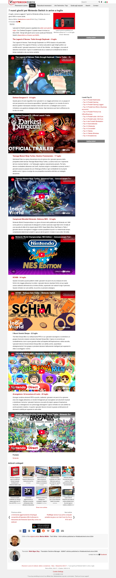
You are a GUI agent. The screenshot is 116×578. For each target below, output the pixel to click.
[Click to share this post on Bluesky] (34, 531)
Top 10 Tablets (88, 131)
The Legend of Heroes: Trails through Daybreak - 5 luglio (35, 39)
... (21, 22)
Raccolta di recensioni (44, 5)
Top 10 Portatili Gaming (90, 102)
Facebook (103, 554)
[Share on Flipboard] (53, 531)
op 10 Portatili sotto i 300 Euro (93, 116)
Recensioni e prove (21, 5)
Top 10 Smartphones (90, 136)
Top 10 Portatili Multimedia (91, 100)
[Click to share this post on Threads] (29, 531)
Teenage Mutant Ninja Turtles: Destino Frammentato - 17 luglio (37, 156)
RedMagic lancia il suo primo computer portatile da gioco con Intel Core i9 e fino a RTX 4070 (58, 517)
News (32, 5)
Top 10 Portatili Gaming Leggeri (93, 104)
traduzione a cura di (24, 19)
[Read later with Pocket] (48, 531)
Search (88, 5)
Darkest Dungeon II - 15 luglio (24, 97)
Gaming (12, 24)
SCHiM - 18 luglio (19, 277)
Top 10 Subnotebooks (90, 124)
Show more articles (41, 507)
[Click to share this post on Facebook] (24, 531)
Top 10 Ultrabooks (89, 126)
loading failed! (82, 38)
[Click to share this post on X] (38, 531)
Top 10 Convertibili (89, 128)
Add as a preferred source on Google (43, 526)
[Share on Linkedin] (57, 531)
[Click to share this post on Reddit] (43, 531)
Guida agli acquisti (77, 5)
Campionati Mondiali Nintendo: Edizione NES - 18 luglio (34, 219)
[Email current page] (62, 531)
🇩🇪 (19, 22)
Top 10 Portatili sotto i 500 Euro (93, 119)
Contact (95, 5)
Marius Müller (44, 536)
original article (34, 536)
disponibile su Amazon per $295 (28, 35)
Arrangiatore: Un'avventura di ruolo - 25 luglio (30, 394)
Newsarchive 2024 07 (61, 566)
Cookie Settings (58, 571)
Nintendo (16, 458)
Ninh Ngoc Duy (34, 551)
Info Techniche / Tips (61, 5)
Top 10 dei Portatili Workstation (93, 121)
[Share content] (20, 531)
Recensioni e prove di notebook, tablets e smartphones (36, 566)
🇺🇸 (17, 22)
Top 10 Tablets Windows (91, 133)
